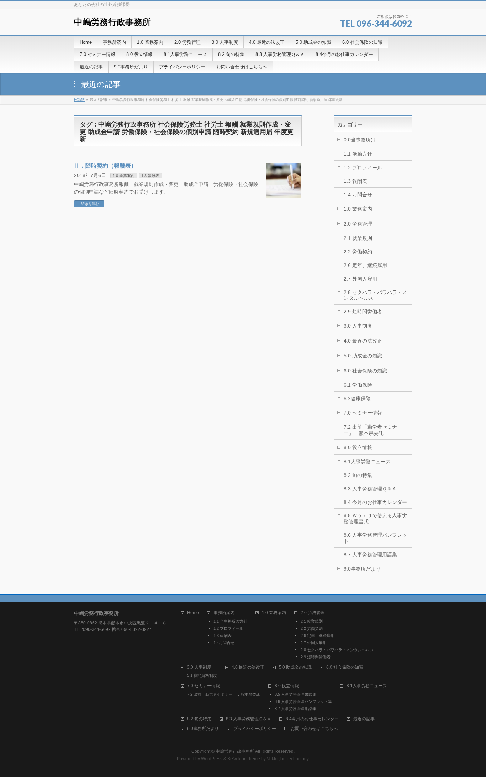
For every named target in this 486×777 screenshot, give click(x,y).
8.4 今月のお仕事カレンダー (375, 502)
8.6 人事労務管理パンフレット (375, 538)
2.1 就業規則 (358, 238)
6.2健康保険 (357, 398)
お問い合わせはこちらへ (314, 728)
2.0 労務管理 (358, 224)
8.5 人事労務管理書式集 (295, 694)
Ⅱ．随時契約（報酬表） (105, 166)
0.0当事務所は (360, 140)
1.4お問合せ (223, 642)
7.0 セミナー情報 (363, 413)
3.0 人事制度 (358, 326)
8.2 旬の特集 (358, 475)
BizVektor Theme (243, 758)
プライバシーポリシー (254, 728)
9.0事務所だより (362, 569)
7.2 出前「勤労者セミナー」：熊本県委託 (370, 430)
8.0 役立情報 (358, 447)
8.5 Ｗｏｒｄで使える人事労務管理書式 (375, 518)
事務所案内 (224, 613)
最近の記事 (364, 719)
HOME (79, 100)
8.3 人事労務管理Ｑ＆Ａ (370, 489)
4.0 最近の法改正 (363, 341)
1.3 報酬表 (150, 176)
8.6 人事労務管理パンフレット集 (303, 701)
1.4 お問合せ (358, 194)
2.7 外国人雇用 (360, 279)
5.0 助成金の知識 (363, 356)
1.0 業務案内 (124, 176)
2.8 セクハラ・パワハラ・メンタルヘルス (375, 295)
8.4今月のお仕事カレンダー (312, 719)
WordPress (211, 758)
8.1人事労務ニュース (367, 461)
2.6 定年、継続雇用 (365, 265)
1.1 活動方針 (358, 154)
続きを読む (90, 204)
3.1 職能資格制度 (202, 675)
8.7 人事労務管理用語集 (370, 554)
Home (193, 613)
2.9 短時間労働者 (363, 311)
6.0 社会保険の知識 (365, 371)
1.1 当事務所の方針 (230, 621)
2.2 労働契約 (358, 251)
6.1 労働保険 (358, 385)
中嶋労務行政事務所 (112, 22)
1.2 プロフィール (363, 167)
